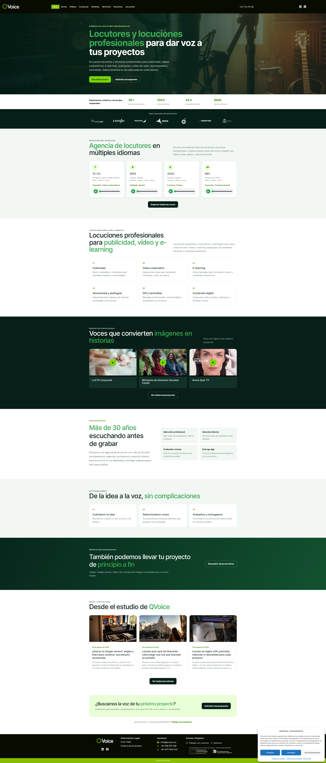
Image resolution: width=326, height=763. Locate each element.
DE (252, 6)
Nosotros (118, 6)
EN (245, 6)
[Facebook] (305, 6)
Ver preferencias (312, 752)
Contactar (84, 6)
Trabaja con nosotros (181, 722)
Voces (64, 6)
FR (249, 6)
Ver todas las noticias (163, 681)
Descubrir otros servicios (221, 563)
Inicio (55, 6)
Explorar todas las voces (163, 204)
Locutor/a (130, 6)
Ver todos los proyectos (163, 395)
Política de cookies (278, 758)
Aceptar (270, 752)
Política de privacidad (294, 758)
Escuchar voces (100, 79)
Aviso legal (307, 758)
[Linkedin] (300, 6)
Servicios (106, 6)
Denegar (291, 752)
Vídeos (73, 6)
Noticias (95, 6)
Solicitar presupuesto (126, 79)
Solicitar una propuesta (216, 706)
